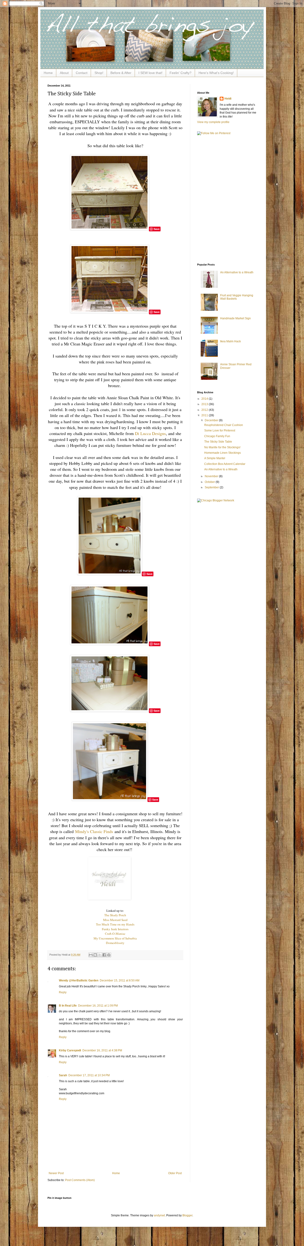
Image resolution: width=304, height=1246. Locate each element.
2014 (205, 398)
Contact (81, 73)
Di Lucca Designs (150, 433)
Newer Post (56, 1173)
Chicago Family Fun (217, 436)
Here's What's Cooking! (216, 73)
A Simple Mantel (214, 458)
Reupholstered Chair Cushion (223, 425)
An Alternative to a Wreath (236, 272)
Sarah (63, 1075)
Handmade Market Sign (235, 318)
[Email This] (90, 955)
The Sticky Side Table (218, 441)
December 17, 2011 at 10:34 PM (89, 1075)
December (212, 420)
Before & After (120, 73)
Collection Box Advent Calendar (224, 464)
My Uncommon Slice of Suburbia (115, 938)
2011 (205, 415)
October (210, 482)
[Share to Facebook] (104, 955)
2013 (205, 404)
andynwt (159, 1215)
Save (157, 229)
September (212, 487)
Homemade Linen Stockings (222, 452)
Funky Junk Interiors (115, 929)
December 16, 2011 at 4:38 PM (102, 1050)
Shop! (99, 73)
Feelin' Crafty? (180, 73)
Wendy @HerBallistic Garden (78, 980)
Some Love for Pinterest (219, 430)
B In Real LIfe (68, 1005)
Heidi (227, 98)
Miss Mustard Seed (115, 920)
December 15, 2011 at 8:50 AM (119, 980)
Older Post (175, 1173)
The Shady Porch (115, 915)
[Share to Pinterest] (108, 955)
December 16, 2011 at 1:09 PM (98, 1005)
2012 (205, 410)
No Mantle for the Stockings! (222, 447)
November (212, 476)
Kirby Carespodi (70, 1050)
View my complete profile (213, 122)
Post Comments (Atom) (80, 1180)
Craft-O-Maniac (115, 933)
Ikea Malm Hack (230, 341)
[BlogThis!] (95, 955)
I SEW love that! (150, 73)
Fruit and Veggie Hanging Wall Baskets (236, 297)
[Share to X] (99, 955)
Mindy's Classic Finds (94, 831)
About (64, 73)
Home (48, 73)
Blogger (187, 1215)
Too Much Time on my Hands (115, 924)
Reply (62, 992)
